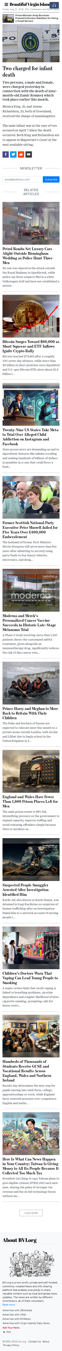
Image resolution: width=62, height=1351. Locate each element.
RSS (8, 1332)
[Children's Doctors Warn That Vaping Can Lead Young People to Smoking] (31, 947)
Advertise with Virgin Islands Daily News (26, 1323)
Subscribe (51, 179)
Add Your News (11, 1327)
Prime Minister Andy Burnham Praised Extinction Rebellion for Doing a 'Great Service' (36, 18)
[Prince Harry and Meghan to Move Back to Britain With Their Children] (31, 683)
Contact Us (34, 1341)
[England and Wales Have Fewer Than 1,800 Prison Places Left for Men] (31, 771)
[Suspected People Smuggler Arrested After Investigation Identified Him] (31, 859)
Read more (8, 1304)
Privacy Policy (11, 1345)
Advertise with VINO (14, 1314)
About (45, 1341)
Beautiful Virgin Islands (31, 4)
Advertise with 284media (17, 1310)
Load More (31, 1213)
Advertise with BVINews (16, 1318)
